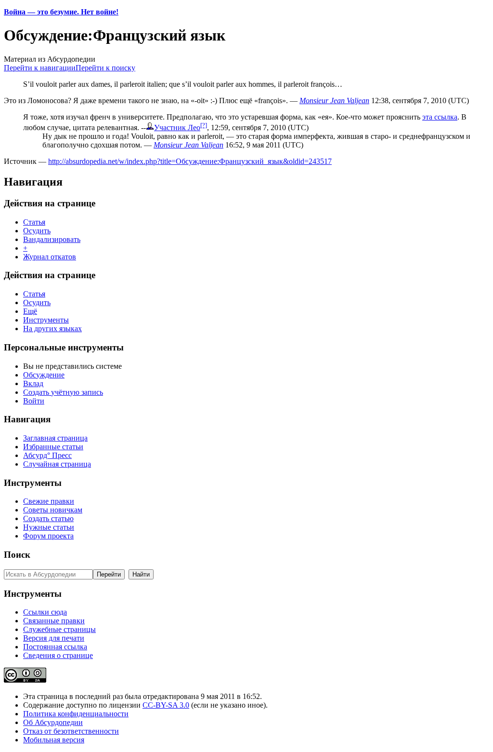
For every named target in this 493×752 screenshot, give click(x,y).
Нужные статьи (48, 527)
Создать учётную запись (63, 392)
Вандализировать (51, 239)
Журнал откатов (49, 257)
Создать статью (48, 518)
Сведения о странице (58, 655)
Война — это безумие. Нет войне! (61, 12)
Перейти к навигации (40, 68)
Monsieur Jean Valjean (334, 100)
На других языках (52, 328)
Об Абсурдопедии (53, 722)
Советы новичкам (52, 510)
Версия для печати (53, 638)
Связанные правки (54, 621)
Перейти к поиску (105, 68)
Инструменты (46, 320)
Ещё (30, 311)
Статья (34, 222)
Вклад (33, 383)
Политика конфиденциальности (76, 714)
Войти (33, 401)
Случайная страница (57, 464)
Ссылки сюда (45, 612)
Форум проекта (48, 536)
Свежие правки (48, 501)
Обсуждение (44, 375)
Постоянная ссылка (55, 647)
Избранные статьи (53, 447)
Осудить (37, 231)
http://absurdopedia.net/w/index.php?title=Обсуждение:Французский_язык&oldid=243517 (190, 161)
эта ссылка (439, 117)
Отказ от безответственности (71, 731)
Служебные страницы (59, 629)
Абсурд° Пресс (47, 455)
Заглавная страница (55, 438)
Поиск (17, 555)
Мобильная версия (53, 740)
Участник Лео (177, 127)
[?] (203, 125)
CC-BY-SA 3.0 (166, 705)
